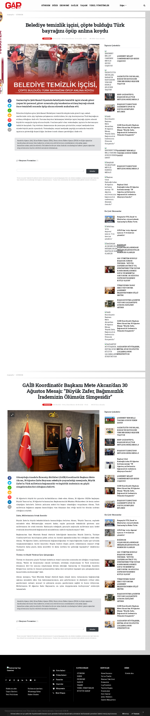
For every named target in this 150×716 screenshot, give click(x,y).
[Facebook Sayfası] (7, 680)
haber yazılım (109, 711)
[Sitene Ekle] (35, 680)
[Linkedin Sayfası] (23, 680)
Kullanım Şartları (35, 688)
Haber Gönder (33, 694)
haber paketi (86, 711)
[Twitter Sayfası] (11, 680)
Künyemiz (60, 688)
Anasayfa (10, 15)
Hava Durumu (106, 673)
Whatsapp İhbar (34, 691)
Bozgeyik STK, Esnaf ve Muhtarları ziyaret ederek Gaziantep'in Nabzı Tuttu (128, 219)
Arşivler (59, 684)
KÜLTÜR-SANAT (83, 691)
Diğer (122, 5)
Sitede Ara (129, 673)
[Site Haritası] (31, 680)
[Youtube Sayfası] (19, 680)
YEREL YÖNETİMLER (99, 5)
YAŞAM (83, 5)
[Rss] (27, 680)
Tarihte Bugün (107, 688)
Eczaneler (105, 682)
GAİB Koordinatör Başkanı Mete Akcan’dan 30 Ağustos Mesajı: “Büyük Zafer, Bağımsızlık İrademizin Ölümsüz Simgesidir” (128, 130)
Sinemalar (105, 691)
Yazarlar (59, 679)
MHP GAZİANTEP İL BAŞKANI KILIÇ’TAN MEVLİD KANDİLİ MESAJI (128, 97)
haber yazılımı (75, 711)
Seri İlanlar (106, 694)
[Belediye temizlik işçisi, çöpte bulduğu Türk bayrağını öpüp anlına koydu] (53, 69)
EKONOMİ (64, 5)
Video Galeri (61, 675)
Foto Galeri (60, 670)
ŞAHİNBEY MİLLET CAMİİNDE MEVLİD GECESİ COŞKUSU (128, 58)
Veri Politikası (12, 694)
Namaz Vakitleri (108, 679)
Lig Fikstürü (106, 685)
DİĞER (55, 5)
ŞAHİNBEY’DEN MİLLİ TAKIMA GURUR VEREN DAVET (127, 153)
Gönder (92, 171)
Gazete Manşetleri (108, 700)
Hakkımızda (11, 688)
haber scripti (97, 711)
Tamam (136, 714)
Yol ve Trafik (106, 676)
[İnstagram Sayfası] (15, 680)
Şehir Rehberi (106, 697)
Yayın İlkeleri (11, 691)
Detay (126, 714)
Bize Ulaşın (60, 693)
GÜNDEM (45, 5)
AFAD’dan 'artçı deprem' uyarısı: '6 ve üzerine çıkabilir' (127, 232)
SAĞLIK (74, 5)
